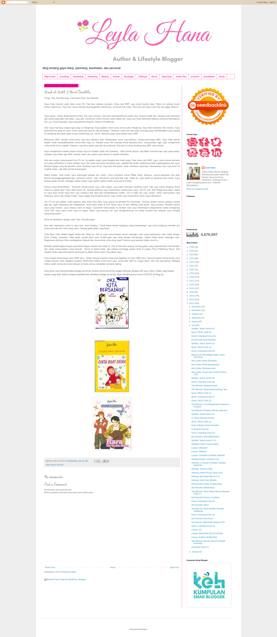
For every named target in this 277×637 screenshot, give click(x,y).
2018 (191, 277)
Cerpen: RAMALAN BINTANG (204, 537)
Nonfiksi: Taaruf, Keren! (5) (202, 343)
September (197, 318)
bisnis (222, 76)
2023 (191, 258)
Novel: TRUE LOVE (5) (201, 332)
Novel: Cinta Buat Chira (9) (203, 351)
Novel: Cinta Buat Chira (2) (203, 526)
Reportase (49, 76)
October (195, 314)
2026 (191, 247)
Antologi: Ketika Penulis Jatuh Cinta (206, 473)
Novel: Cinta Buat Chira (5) (203, 433)
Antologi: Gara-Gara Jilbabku (204, 480)
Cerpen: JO (196, 530)
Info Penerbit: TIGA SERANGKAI (205, 437)
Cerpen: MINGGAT (199, 448)
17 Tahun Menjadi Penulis (202, 418)
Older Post (174, 567)
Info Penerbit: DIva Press (202, 518)
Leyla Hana (210, 168)
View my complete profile (197, 189)
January (195, 552)
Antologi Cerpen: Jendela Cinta (205, 459)
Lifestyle (142, 76)
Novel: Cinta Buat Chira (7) (203, 397)
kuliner (116, 76)
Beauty (105, 76)
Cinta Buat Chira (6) (200, 429)
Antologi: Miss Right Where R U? (205, 476)
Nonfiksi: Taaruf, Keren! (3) (202, 414)
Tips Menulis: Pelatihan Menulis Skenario (209, 410)
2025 (191, 251)
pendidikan (209, 76)
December (196, 307)
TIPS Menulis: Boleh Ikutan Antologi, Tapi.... (210, 389)
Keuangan (129, 76)
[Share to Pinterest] (107, 461)
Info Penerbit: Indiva (200, 505)
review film (181, 76)
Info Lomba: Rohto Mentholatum (205, 365)
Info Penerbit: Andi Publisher (203, 340)
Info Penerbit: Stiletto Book (202, 488)
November (196, 310)
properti (195, 76)
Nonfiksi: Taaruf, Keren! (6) (202, 328)
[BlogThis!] (98, 461)
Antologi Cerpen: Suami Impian (205, 444)
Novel (154, 76)
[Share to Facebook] (104, 461)
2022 (191, 262)
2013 (191, 296)
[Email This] (95, 461)
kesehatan (78, 76)
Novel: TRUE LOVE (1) (201, 422)
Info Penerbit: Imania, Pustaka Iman (206, 484)
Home (112, 567)
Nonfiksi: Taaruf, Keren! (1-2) (203, 440)
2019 (191, 273)
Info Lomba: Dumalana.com (203, 368)
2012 (191, 299)
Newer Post (50, 567)
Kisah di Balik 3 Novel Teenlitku (205, 425)
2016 (191, 284)
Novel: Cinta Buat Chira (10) (203, 336)
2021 (191, 266)
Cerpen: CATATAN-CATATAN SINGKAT (208, 455)
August (195, 321)
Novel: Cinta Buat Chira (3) (203, 515)
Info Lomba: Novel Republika (204, 361)
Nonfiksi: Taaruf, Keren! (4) (202, 378)
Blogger (143, 629)
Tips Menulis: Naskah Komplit (204, 386)
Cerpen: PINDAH (198, 452)
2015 (191, 288)
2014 (191, 292)
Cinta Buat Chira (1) (200, 547)
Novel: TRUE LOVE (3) (201, 393)
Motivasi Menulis (57, 465)
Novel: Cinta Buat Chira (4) (203, 501)
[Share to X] (101, 461)
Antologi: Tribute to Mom (202, 469)
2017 (191, 281)
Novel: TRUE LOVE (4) (201, 347)
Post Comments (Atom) (66, 572)
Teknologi (167, 76)
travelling (64, 76)
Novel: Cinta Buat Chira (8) (203, 382)
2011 (191, 303)
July (194, 325)
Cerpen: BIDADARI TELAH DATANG (207, 533)
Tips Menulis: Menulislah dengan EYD (208, 522)
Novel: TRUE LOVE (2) (201, 401)
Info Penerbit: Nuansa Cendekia (205, 497)
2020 (191, 270)
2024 (191, 254)
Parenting (92, 76)
